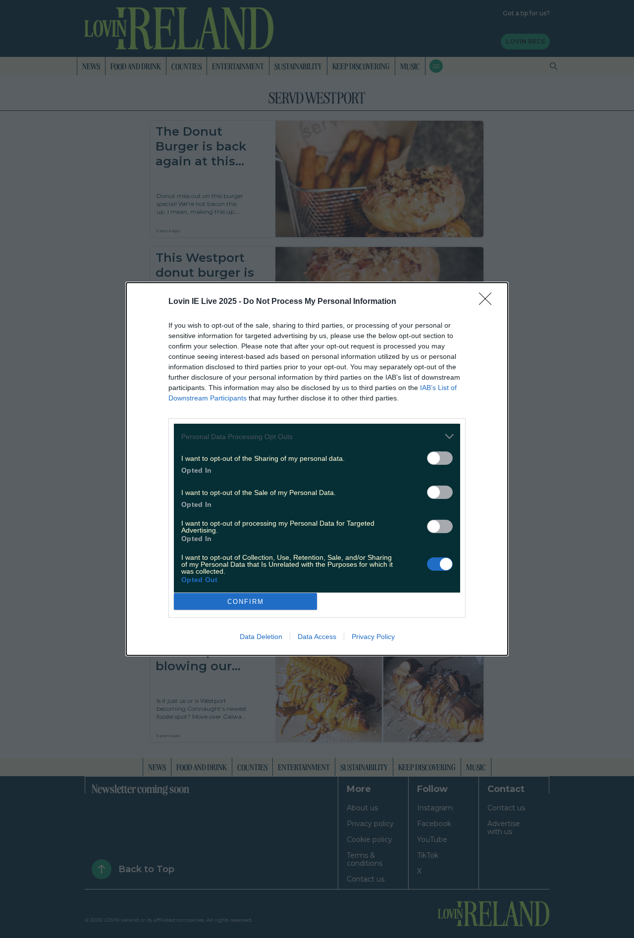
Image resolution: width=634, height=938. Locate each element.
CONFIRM (245, 601)
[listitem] (317, 436)
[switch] (440, 458)
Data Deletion (261, 637)
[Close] (488, 302)
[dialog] (317, 469)
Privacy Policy (373, 637)
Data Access (317, 637)
